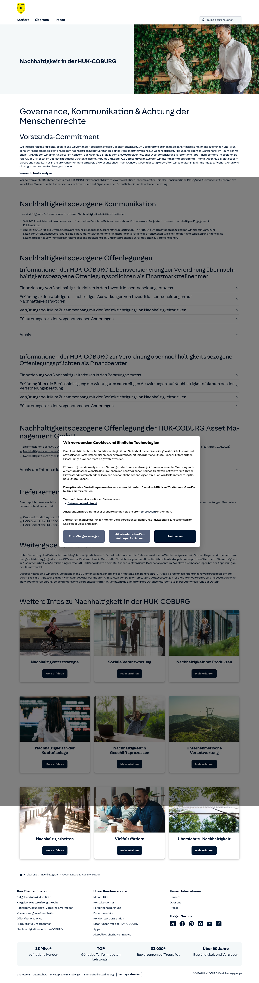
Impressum (148, 511)
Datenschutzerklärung (82, 503)
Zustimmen (175, 536)
